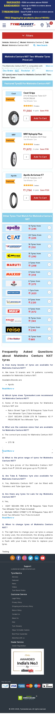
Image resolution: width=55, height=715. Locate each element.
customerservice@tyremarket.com (23, 569)
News (14, 583)
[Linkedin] (36, 557)
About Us (15, 618)
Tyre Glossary (17, 626)
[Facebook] (18, 557)
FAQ (13, 622)
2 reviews (36, 185)
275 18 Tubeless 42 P (32, 178)
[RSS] (12, 557)
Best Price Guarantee (19, 634)
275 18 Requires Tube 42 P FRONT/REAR (34, 97)
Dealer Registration (19, 646)
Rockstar (25, 70)
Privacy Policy (17, 602)
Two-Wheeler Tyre (30, 101)
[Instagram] (24, 557)
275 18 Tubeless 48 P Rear (34, 137)
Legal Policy (16, 598)
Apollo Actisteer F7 (33, 175)
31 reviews (36, 106)
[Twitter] (30, 557)
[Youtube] (42, 557)
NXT (17, 70)
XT (33, 70)
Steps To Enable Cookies (20, 630)
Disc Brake (8, 70)
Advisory (15, 577)
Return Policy (17, 610)
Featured (15, 580)
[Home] (22, 25)
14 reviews (36, 144)
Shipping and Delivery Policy (22, 606)
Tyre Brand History (19, 590)
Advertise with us (18, 638)
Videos (14, 587)
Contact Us (16, 614)
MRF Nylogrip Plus (32, 134)
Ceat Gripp (29, 93)
